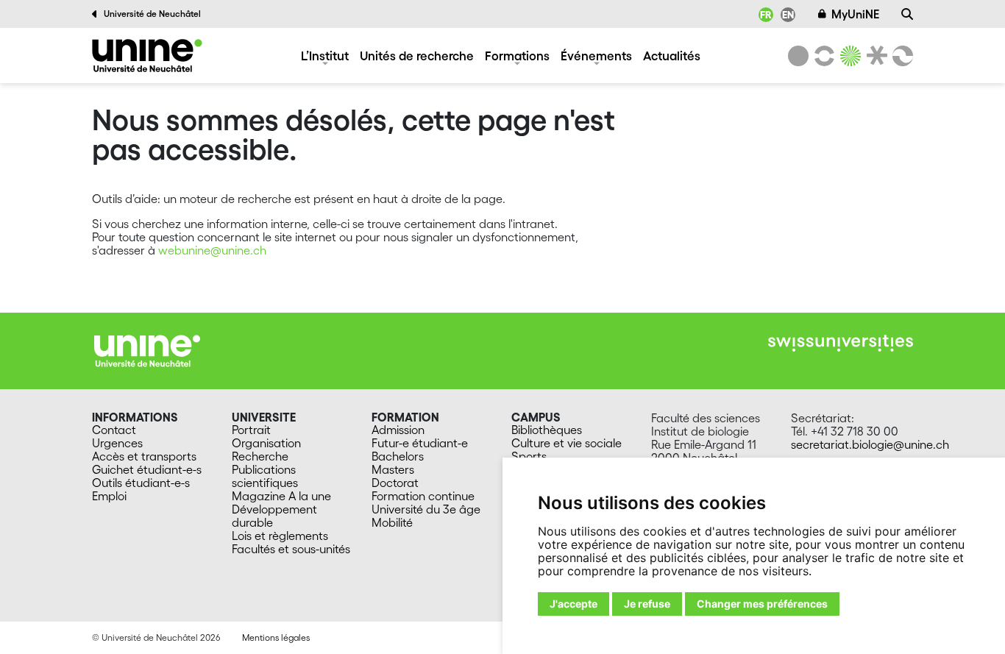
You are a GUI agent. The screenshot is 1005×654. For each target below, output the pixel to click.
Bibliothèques (546, 429)
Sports (529, 456)
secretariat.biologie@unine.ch (870, 444)
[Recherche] (907, 14)
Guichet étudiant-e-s (147, 469)
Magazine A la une (281, 495)
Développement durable (274, 515)
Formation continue (423, 495)
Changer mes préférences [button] (762, 603)
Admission (398, 429)
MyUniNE (855, 14)
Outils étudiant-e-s (141, 482)
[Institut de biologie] (147, 55)
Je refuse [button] (647, 603)
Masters (393, 469)
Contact (114, 429)
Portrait (251, 429)
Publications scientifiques (265, 476)
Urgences (117, 442)
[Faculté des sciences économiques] (900, 56)
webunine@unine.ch (212, 250)
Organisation (266, 442)
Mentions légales (276, 637)
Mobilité (392, 522)
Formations (517, 56)
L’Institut (325, 56)
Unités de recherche (417, 56)
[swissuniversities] (840, 343)
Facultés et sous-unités (291, 548)
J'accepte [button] (573, 603)
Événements (596, 56)
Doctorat (395, 482)
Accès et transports (144, 456)
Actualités (671, 56)
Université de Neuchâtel (152, 13)
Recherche (260, 456)
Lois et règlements (280, 535)
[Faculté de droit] (874, 56)
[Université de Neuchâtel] (798, 56)
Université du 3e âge (426, 509)
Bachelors (398, 456)
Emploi (109, 495)
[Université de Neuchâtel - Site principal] (147, 349)
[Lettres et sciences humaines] (822, 56)
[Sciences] (848, 56)
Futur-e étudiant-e (420, 442)
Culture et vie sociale (566, 442)
